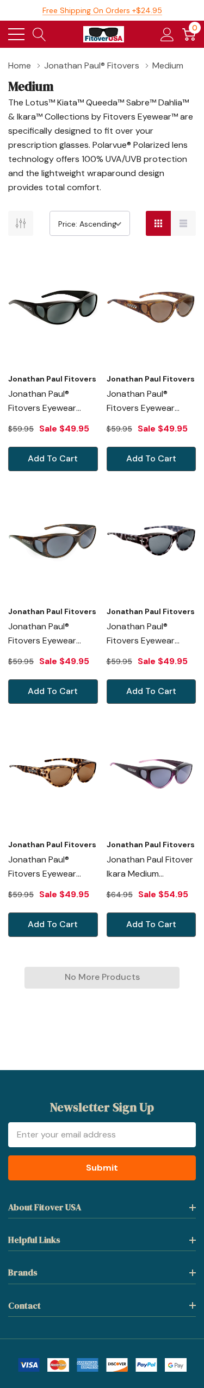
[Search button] (39, 34)
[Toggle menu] (16, 34)
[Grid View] (158, 223)
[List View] (183, 223)
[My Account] (167, 34)
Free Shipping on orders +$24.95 (102, 10)
